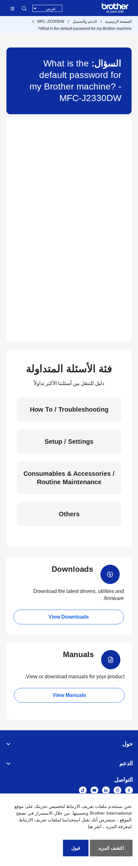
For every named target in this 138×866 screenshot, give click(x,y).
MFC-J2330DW (50, 21)
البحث (24, 8)
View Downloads (68, 617)
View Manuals (69, 695)
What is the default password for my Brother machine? (85, 28)
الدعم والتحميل (85, 21)
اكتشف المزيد (111, 848)
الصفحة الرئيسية (118, 21)
